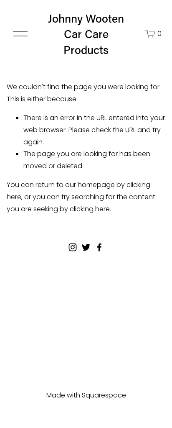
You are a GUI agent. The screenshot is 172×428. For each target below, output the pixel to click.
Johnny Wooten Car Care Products (86, 34)
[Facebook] (99, 247)
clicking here (90, 209)
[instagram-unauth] (72, 247)
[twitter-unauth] (86, 247)
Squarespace (104, 395)
